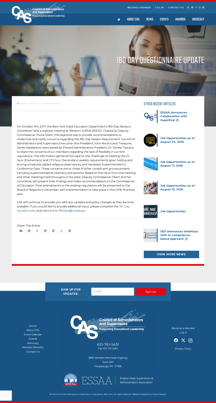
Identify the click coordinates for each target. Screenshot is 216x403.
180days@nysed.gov (72, 210)
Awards (33, 338)
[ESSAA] (108, 380)
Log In (159, 7)
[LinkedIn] (203, 7)
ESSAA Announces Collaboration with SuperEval (173, 116)
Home (33, 325)
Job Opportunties (173, 211)
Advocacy (33, 343)
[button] (188, 8)
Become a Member (139, 7)
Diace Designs (159, 394)
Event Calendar (33, 334)
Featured (55, 103)
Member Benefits (32, 347)
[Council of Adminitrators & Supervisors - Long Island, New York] (39, 12)
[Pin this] (53, 231)
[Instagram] (200, 7)
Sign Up (150, 291)
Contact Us (176, 7)
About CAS (32, 330)
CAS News (45, 103)
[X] (196, 7)
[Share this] (29, 231)
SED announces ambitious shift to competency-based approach (179, 235)
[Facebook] (192, 7)
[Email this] (21, 231)
